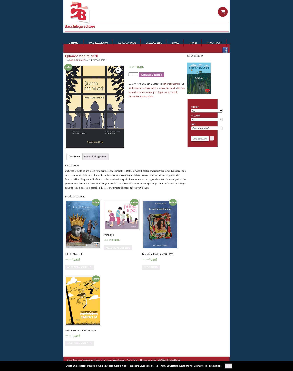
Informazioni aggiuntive (95, 156)
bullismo (155, 88)
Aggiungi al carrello (151, 75)
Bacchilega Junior (98, 43)
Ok (228, 366)
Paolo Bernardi (77, 60)
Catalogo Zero (154, 43)
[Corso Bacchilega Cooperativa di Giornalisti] (146, 32)
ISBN (193, 124)
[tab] (74, 156)
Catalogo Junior (127, 43)
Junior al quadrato (171, 83)
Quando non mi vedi (81, 56)
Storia (175, 43)
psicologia (158, 92)
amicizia (146, 88)
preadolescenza (144, 92)
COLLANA (195, 115)
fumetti (173, 88)
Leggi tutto (151, 267)
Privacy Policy (214, 43)
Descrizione (74, 156)
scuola (167, 92)
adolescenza (135, 88)
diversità (164, 88)
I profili (193, 43)
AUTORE (195, 107)
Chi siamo (73, 43)
